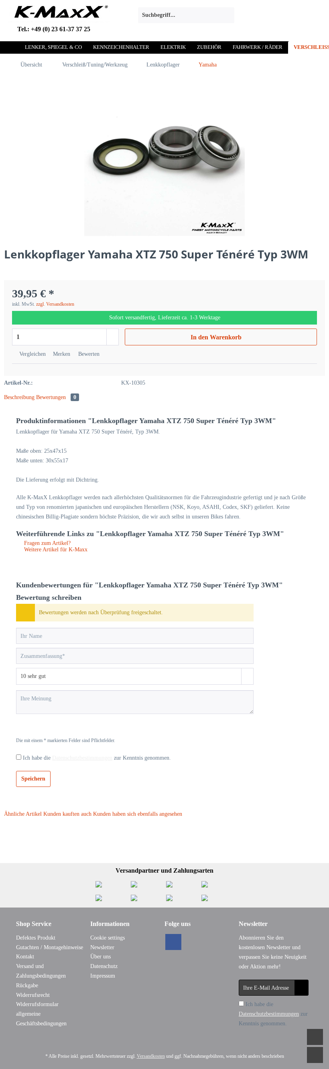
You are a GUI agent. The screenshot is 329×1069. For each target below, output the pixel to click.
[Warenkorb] (290, 15)
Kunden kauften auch (67, 814)
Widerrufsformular (37, 1004)
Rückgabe (27, 985)
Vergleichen (32, 354)
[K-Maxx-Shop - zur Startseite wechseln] (59, 17)
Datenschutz (104, 966)
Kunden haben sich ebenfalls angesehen (137, 814)
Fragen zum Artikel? (46, 543)
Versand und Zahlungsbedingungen (41, 971)
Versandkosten (151, 1056)
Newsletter (102, 947)
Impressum (102, 976)
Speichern (33, 779)
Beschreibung (19, 397)
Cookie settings (107, 938)
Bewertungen (56, 397)
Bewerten (88, 354)
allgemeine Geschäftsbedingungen (41, 1019)
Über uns (100, 957)
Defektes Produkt (35, 938)
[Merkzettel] (251, 15)
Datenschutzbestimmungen (82, 758)
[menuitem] (186, 18)
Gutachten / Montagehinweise (49, 947)
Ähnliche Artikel (23, 814)
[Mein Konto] (270, 15)
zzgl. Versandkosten (55, 304)
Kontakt (25, 957)
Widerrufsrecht (33, 995)
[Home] (11, 47)
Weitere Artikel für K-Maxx (54, 550)
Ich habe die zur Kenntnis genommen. (97, 758)
